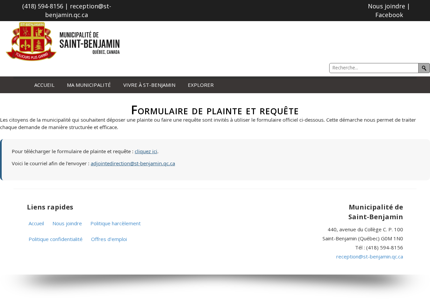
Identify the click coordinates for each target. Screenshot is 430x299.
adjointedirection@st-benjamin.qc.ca (133, 163)
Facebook (389, 15)
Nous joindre (67, 223)
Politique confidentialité (56, 239)
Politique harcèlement (115, 223)
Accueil (44, 84)
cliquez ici (146, 151)
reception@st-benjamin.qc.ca (369, 256)
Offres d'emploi (109, 239)
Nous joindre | (389, 6)
